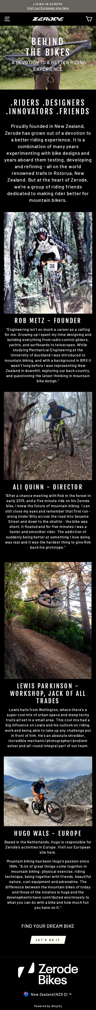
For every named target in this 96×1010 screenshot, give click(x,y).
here (51, 852)
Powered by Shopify (48, 1006)
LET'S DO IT (48, 940)
